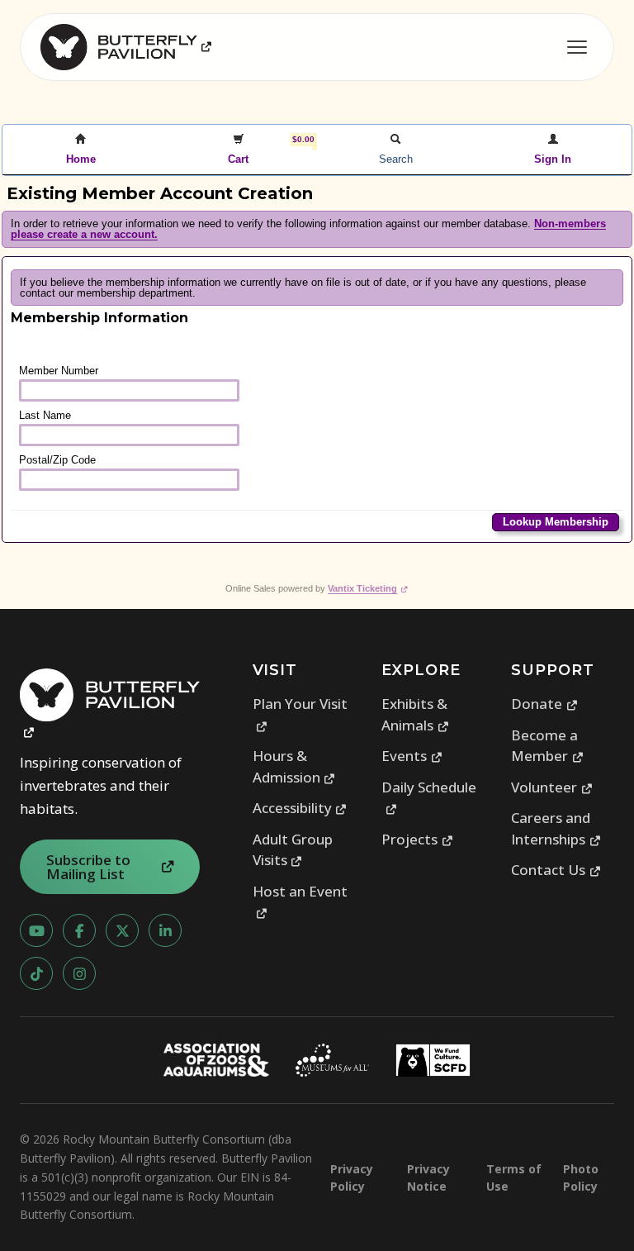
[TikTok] (36, 973)
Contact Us (556, 869)
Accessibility (300, 807)
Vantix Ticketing (368, 588)
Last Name (45, 415)
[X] (122, 930)
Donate (544, 703)
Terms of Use (514, 1177)
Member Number (58, 370)
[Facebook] (79, 930)
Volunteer (552, 787)
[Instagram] (79, 973)
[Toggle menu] (577, 47)
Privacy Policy (351, 1177)
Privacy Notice (428, 1177)
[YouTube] (36, 930)
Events (411, 755)
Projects (417, 839)
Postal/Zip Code (57, 460)
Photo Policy (581, 1177)
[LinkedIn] (165, 930)
